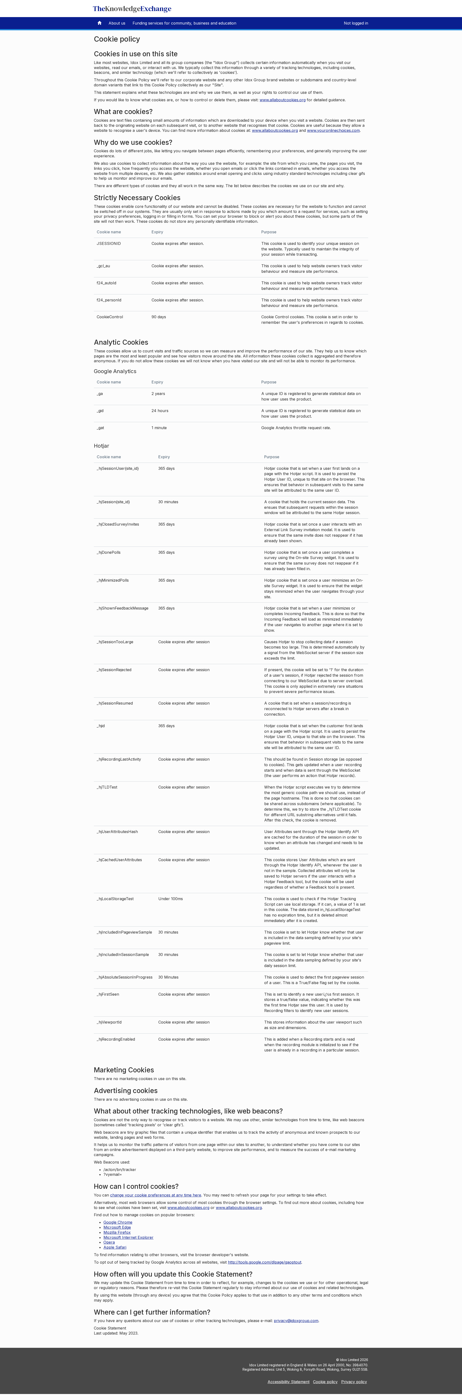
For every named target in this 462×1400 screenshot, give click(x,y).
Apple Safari (114, 1247)
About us (117, 23)
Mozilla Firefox (117, 1232)
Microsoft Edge (117, 1227)
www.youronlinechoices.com (333, 130)
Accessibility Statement (288, 1381)
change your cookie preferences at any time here (155, 1195)
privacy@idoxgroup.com (296, 1320)
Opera (109, 1242)
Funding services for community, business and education (184, 23)
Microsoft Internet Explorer (128, 1237)
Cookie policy (325, 1381)
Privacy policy (354, 1381)
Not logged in (356, 23)
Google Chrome (117, 1222)
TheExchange (132, 8)
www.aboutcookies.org (188, 1207)
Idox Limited (349, 1360)
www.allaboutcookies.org (283, 99)
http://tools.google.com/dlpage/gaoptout (264, 1262)
